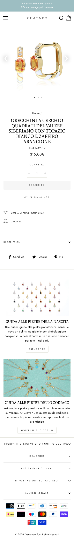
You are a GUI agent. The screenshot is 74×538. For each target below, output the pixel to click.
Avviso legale (37, 493)
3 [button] (41, 97)
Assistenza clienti (37, 468)
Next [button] (66, 57)
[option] (37, 5)
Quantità (37, 164)
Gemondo (37, 456)
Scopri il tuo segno (37, 430)
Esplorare (37, 349)
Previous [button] (6, 57)
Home (35, 113)
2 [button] (38, 97)
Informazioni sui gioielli (37, 480)
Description (12, 242)
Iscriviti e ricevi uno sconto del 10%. (37, 443)
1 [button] (34, 97)
